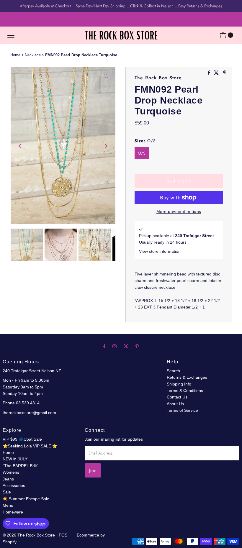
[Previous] (20, 146)
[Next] (105, 146)
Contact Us (177, 397)
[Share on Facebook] (209, 73)
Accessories (14, 485)
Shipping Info (179, 384)
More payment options (178, 211)
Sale (7, 492)
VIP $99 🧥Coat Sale (22, 439)
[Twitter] (126, 346)
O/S (141, 153)
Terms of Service (182, 410)
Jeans (8, 479)
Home (15, 55)
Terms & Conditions (185, 390)
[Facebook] (104, 346)
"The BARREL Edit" (20, 465)
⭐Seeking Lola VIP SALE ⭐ (30, 446)
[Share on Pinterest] (224, 73)
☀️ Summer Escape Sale (26, 498)
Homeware (13, 512)
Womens (11, 472)
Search (173, 370)
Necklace (33, 55)
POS (63, 535)
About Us (175, 403)
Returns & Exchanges (187, 377)
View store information (160, 251)
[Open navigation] (11, 35)
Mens (8, 505)
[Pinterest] (137, 346)
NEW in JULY (15, 459)
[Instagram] (114, 346)
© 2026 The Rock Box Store (29, 535)
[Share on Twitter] (217, 73)
